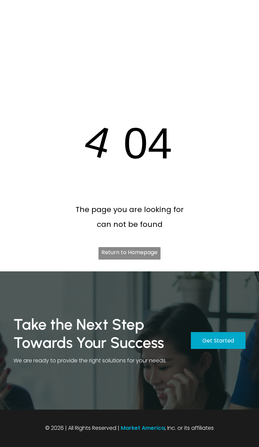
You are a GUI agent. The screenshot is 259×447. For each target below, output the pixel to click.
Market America (143, 428)
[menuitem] (121, 35)
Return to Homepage (129, 252)
